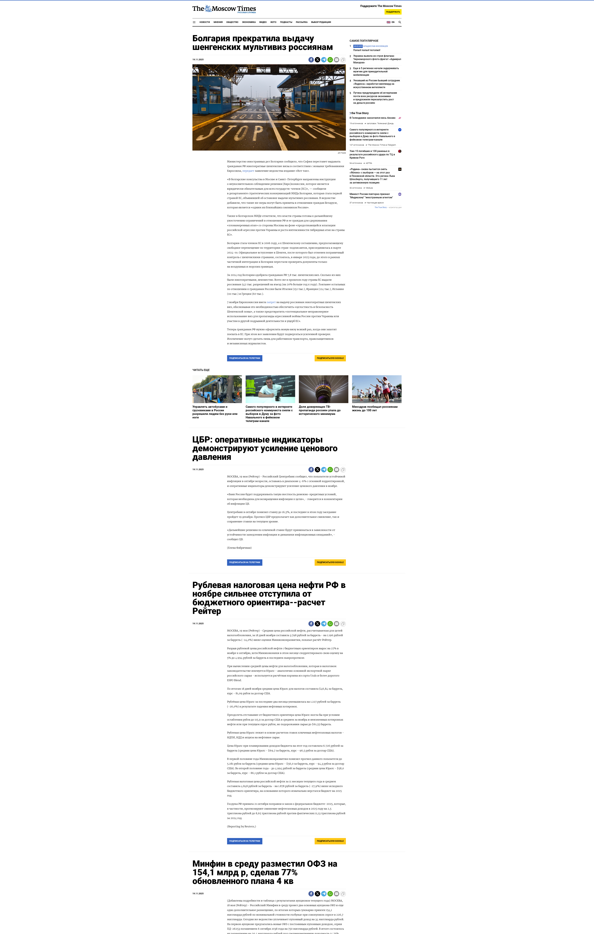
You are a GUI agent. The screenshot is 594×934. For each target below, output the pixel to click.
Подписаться (297, 485)
